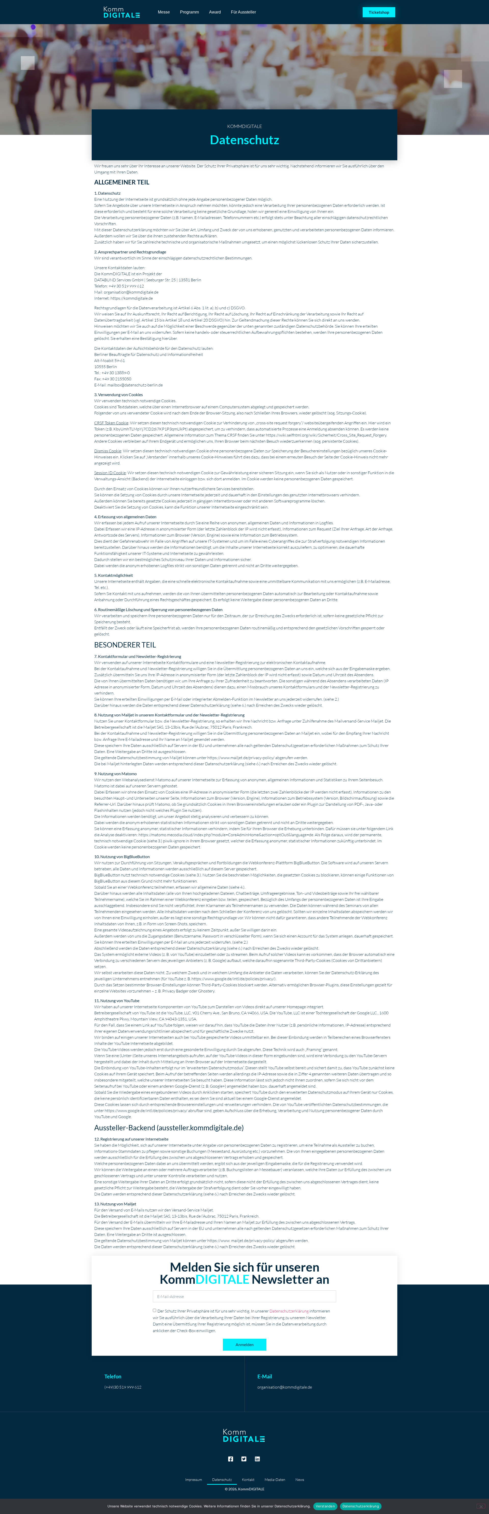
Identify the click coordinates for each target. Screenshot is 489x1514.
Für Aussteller (243, 12)
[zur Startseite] (122, 12)
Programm (189, 12)
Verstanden (325, 1506)
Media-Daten (275, 1479)
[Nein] (481, 1506)
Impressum (193, 1479)
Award (215, 12)
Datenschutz (222, 1479)
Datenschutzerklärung (289, 1311)
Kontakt (248, 1479)
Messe (164, 12)
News (299, 1479)
